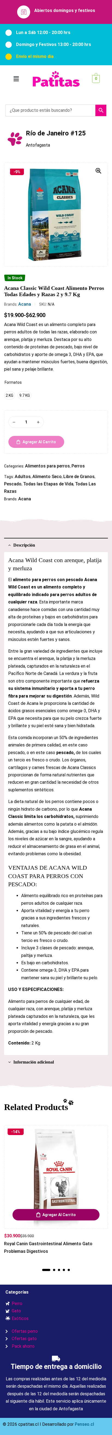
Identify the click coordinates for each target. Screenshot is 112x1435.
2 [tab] (54, 1270)
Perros (78, 466)
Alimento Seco (47, 476)
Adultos (23, 476)
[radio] (9, 395)
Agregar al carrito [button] (59, 1215)
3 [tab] (59, 1270)
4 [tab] (64, 1270)
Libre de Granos (79, 476)
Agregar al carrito (39, 442)
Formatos (13, 382)
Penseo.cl (84, 1424)
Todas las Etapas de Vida (48, 483)
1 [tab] (46, 1270)
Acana (24, 304)
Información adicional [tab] (33, 1062)
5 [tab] (69, 1270)
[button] (16, 79)
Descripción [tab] (24, 545)
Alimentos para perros (47, 466)
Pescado (12, 483)
